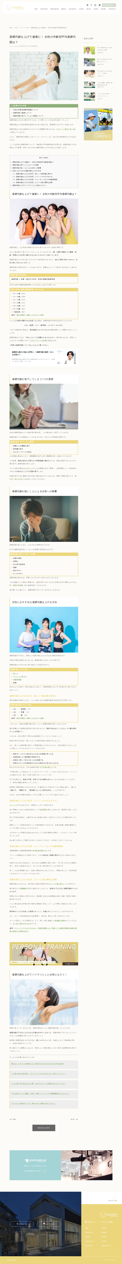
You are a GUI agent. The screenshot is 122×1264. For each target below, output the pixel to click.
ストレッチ (17, 676)
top (36, 9)
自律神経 (43, 809)
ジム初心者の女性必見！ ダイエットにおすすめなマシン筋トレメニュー (38, 1074)
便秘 (21, 585)
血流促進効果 (38, 850)
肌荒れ (15, 585)
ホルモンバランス (31, 468)
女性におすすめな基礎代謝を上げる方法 (26, 171)
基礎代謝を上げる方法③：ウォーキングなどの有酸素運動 (35, 179)
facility (72, 9)
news (96, 9)
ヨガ (25, 676)
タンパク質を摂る (56, 884)
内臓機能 (23, 888)
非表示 (45, 157)
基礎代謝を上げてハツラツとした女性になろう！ (29, 185)
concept (44, 9)
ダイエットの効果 (39, 340)
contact (112, 9)
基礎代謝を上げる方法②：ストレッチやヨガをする (33, 176)
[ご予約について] (87, 5)
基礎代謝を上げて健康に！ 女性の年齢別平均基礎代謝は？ (32, 162)
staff (81, 9)
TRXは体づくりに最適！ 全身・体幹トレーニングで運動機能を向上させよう (40, 1093)
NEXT (73, 1119)
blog (89, 9)
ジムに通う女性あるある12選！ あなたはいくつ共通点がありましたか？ (38, 1083)
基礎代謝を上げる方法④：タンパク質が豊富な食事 (33, 182)
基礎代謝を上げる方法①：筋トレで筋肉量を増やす (33, 174)
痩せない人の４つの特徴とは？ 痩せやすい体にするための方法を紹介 (37, 1064)
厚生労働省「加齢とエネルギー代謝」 (30, 315)
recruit (105, 1245)
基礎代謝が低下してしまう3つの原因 (25, 165)
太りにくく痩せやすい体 (66, 129)
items (103, 9)
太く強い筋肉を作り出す (22, 923)
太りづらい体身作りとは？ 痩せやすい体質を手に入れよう (33, 1103)
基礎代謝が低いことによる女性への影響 (26, 168)
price (63, 9)
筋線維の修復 (60, 920)
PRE (14, 1119)
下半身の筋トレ (47, 767)
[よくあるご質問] (91, 5)
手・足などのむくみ (18, 479)
